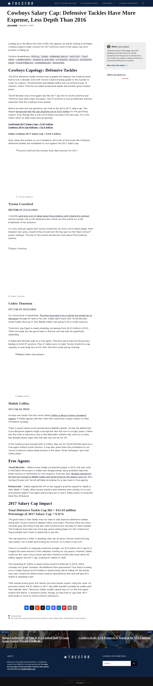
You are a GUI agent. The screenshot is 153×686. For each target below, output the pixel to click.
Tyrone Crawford (79, 618)
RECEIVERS (58, 63)
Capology (26, 618)
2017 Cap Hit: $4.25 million (22, 309)
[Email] (69, 608)
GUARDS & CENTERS (43, 59)
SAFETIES (75, 56)
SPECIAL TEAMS (39, 56)
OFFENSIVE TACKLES (67, 59)
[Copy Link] (75, 608)
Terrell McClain (68, 618)
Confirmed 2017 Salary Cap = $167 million (30, 124)
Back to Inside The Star (65, 3)
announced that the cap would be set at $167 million (42, 111)
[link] (26, 608)
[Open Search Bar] (143, 3)
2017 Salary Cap (16, 618)
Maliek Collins (58, 618)
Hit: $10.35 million (23, 209)
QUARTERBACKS (24, 63)
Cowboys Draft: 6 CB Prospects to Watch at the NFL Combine (114, 637)
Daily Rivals (80, 682)
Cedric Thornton (34, 618)
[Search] (134, 663)
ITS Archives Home (89, 3)
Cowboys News (16, 616)
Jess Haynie (12, 25)
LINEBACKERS (23, 59)
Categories (107, 3)
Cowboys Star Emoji (128, 3)
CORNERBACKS (43, 63)
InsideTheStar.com (28, 669)
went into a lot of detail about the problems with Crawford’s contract (53, 216)
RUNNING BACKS (59, 56)
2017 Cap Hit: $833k (18, 409)
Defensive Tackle (47, 618)
